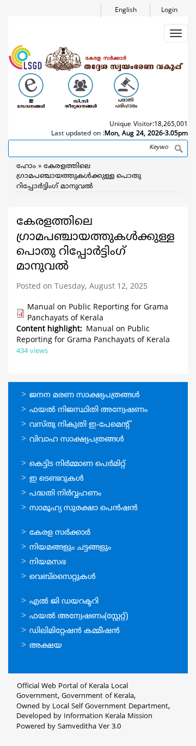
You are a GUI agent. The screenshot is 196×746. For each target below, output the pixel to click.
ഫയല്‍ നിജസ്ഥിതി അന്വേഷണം (88, 410)
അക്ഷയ (45, 645)
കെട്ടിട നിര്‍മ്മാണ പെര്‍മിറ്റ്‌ (77, 464)
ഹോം (26, 166)
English (126, 11)
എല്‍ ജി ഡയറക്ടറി (64, 601)
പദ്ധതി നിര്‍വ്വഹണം (65, 493)
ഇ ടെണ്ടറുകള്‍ (56, 479)
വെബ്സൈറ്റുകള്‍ (62, 577)
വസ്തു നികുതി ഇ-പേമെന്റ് (80, 424)
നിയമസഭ (47, 562)
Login (169, 11)
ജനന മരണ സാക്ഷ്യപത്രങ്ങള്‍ (84, 395)
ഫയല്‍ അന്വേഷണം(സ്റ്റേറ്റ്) (78, 616)
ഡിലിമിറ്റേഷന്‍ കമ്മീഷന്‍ (74, 631)
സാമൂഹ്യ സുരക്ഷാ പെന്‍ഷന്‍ (83, 508)
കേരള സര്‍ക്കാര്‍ (59, 533)
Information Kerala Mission (108, 716)
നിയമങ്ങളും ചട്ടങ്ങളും (70, 547)
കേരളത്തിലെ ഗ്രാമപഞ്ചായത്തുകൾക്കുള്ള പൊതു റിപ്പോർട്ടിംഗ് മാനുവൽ (78, 176)
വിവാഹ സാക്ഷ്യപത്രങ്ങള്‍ (76, 439)
